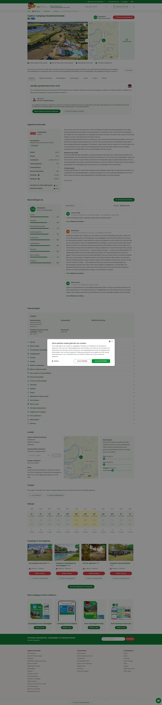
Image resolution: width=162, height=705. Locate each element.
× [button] (112, 341)
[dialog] (81, 352)
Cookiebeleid (70, 354)
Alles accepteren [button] (101, 361)
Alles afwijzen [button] (82, 361)
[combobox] (110, 341)
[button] (55, 361)
